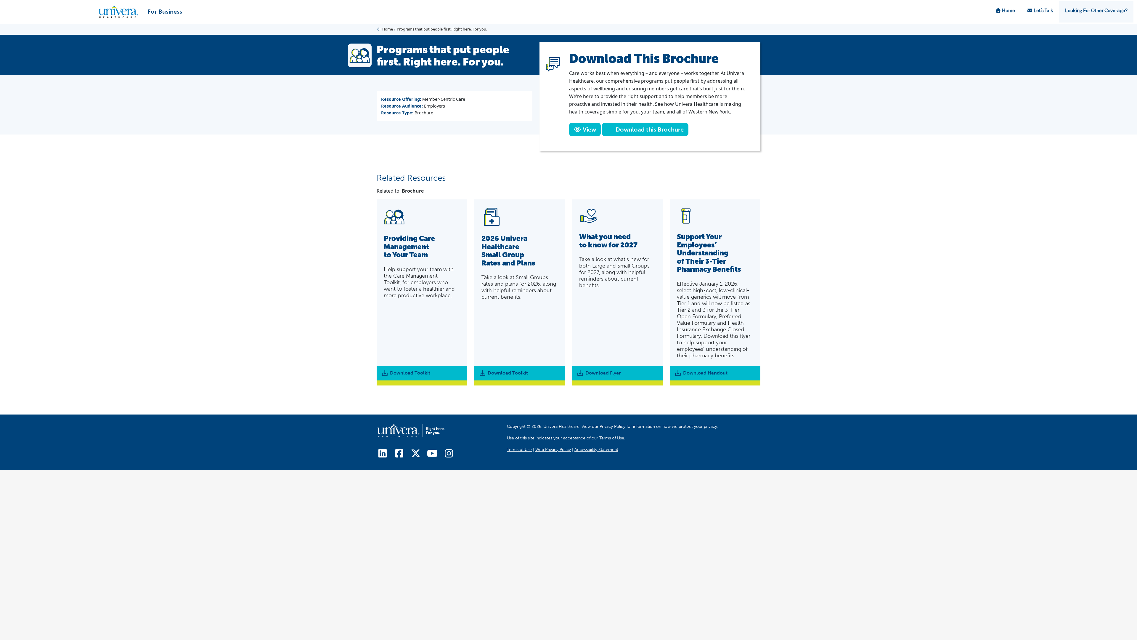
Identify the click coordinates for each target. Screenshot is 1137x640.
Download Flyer (603, 373)
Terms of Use (519, 449)
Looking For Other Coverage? (1096, 11)
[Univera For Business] (120, 12)
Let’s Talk (1043, 11)
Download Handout (705, 373)
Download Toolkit (410, 373)
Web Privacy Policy (553, 449)
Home (1008, 11)
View (588, 129)
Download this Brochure (649, 129)
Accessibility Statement (596, 449)
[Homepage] (411, 430)
